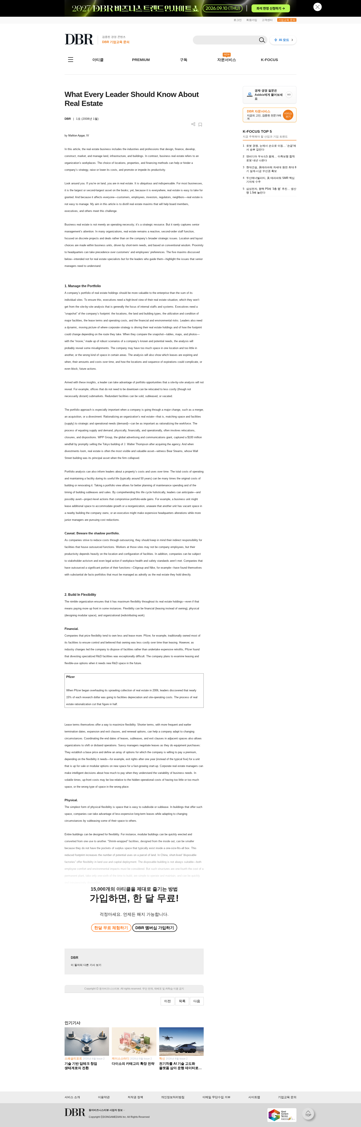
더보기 (193, 124)
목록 (182, 1001)
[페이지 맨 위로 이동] (309, 1115)
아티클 (98, 60)
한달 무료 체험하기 (111, 928)
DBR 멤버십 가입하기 (154, 928)
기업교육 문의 (286, 20)
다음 (196, 1001)
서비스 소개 (72, 1097)
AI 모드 (284, 40)
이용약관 (104, 1097)
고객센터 (267, 20)
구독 (183, 60)
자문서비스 (226, 60)
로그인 (238, 20)
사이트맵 (254, 1097)
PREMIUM (141, 60)
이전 (167, 1001)
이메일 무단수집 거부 (216, 1097)
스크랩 (200, 124)
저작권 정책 (135, 1097)
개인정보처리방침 (172, 1097)
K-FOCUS (269, 60)
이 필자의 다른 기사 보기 (86, 965)
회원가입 (251, 20)
